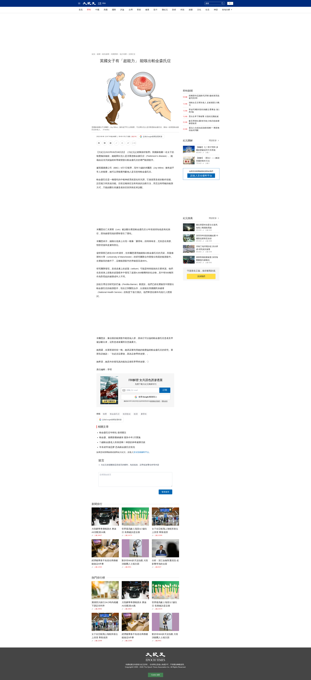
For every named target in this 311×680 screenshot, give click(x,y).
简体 (104, 3)
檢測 (136, 414)
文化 (199, 10)
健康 (147, 10)
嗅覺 (105, 414)
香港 (139, 10)
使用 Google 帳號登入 (147, 397)
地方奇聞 (123, 54)
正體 (99, 3)
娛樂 (191, 10)
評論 (122, 10)
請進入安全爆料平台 (201, 175)
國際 (114, 10)
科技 (182, 10)
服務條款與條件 (155, 401)
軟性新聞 (105, 54)
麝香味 (144, 414)
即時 (89, 10)
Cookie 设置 (155, 675)
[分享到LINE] (104, 143)
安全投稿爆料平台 (141, 452)
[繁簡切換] (133, 143)
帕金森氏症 (115, 414)
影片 (155, 10)
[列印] (122, 143)
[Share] (93, 535)
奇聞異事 (114, 54)
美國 (106, 10)
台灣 (131, 10)
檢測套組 (127, 414)
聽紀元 (165, 10)
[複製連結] (116, 143)
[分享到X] (110, 143)
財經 (174, 10)
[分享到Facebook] (98, 143)
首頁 (81, 10)
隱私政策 (165, 401)
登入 (230, 3)
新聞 (98, 54)
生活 (207, 10)
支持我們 (201, 276)
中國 (97, 10)
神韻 (216, 10)
